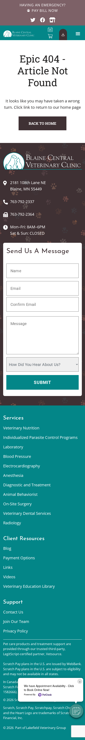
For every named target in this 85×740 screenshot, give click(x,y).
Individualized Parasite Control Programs (40, 437)
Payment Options (19, 557)
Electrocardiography (21, 466)
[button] (77, 33)
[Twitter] (32, 19)
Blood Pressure (17, 456)
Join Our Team (16, 621)
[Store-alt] (52, 19)
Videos (9, 576)
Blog (7, 548)
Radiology (12, 522)
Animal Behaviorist (20, 494)
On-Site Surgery (17, 504)
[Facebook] (42, 19)
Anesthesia (13, 475)
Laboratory (13, 447)
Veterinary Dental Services (27, 513)
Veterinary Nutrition (21, 428)
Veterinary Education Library (29, 586)
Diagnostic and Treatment (27, 485)
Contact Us (13, 612)
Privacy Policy (15, 631)
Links (8, 567)
